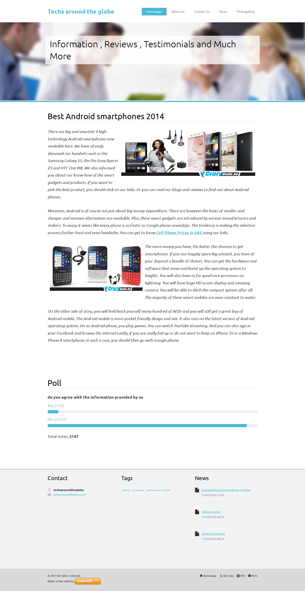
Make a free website (61, 581)
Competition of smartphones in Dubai (226, 490)
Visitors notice (211, 512)
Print (254, 575)
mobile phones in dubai (158, 490)
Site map (228, 575)
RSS (242, 575)
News (223, 11)
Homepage (154, 11)
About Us (177, 11)
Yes (51, 405)
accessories (138, 490)
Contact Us (202, 11)
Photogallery (246, 11)
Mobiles (126, 490)
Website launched (213, 533)
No (50, 419)
